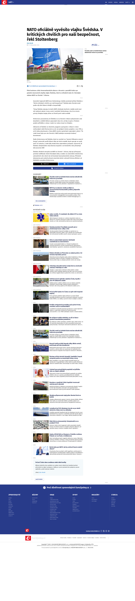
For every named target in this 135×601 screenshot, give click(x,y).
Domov (10, 498)
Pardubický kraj (53, 514)
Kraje (52, 495)
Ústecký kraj (53, 504)
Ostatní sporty (76, 511)
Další (126, 2)
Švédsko (37, 205)
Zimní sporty (75, 509)
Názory (35, 495)
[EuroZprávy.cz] (5, 2)
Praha (51, 498)
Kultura (10, 504)
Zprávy (113, 498)
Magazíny (95, 495)
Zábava (113, 504)
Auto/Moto (94, 499)
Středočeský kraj (54, 499)
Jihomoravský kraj (54, 501)
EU (106, 2)
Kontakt (74, 537)
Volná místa (103, 537)
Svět (10, 2)
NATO (41, 205)
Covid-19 (10, 515)
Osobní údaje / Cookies (93, 537)
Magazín (10, 511)
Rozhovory (35, 498)
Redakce (69, 537)
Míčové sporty (75, 506)
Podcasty (34, 502)
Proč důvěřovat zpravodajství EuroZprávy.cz (42, 86)
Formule (74, 504)
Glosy (33, 499)
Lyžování (74, 507)
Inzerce (85, 537)
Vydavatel (79, 537)
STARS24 (114, 495)
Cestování (94, 501)
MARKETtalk (11, 512)
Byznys (10, 502)
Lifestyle (113, 501)
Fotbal (74, 499)
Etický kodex (63, 537)
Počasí (10, 507)
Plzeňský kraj (53, 509)
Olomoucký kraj (54, 507)
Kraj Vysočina (53, 519)
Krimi (10, 509)
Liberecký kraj (53, 515)
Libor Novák (30, 43)
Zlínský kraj (53, 511)
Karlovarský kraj (54, 517)
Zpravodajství (14, 495)
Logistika (11, 506)
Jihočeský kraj (53, 506)
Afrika (116, 2)
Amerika (121, 2)
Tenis (73, 501)
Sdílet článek (95, 45)
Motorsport (75, 502)
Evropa (110, 2)
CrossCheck (11, 514)
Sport (10, 501)
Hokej (73, 498)
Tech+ (93, 498)
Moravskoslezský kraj (55, 502)
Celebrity (113, 499)
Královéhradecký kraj (55, 512)
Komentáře (34, 501)
